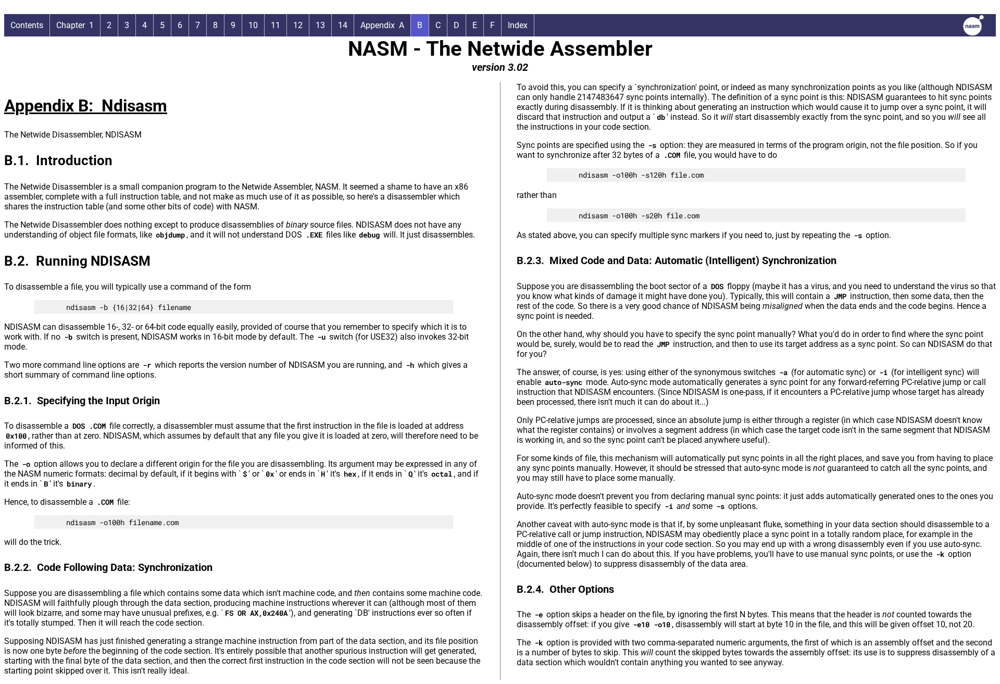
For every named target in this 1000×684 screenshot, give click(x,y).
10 (253, 25)
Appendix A (382, 25)
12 (298, 25)
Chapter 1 (75, 25)
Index (518, 25)
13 (320, 25)
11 (275, 25)
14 (342, 25)
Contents (26, 25)
